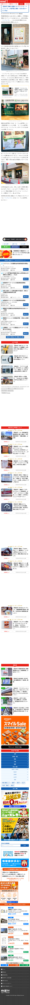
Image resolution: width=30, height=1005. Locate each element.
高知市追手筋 (10, 390)
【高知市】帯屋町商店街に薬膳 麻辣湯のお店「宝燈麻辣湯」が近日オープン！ (20, 670)
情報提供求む (5, 974)
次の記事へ (23, 244)
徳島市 (13, 782)
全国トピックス (4, 3)
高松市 (18, 782)
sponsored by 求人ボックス (20, 260)
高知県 (21, 13)
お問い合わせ (5, 980)
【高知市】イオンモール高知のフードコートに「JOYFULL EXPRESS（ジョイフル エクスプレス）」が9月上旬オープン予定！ (20, 450)
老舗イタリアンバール (18, 388)
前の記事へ (6, 244)
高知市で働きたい (9, 260)
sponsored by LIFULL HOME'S (19, 904)
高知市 (12, 785)
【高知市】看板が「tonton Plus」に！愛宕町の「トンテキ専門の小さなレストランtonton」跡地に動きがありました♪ (20, 552)
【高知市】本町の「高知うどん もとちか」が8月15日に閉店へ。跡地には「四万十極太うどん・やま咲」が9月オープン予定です (21, 478)
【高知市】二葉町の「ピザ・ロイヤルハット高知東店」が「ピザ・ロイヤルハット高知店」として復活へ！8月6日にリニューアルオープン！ (20, 493)
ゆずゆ (8, 392)
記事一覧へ (15, 244)
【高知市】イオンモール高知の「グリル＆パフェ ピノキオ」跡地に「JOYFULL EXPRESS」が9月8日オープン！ (20, 625)
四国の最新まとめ (6, 782)
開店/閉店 (21, 3)
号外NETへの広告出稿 (6, 977)
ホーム (3, 969)
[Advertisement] (15, 411)
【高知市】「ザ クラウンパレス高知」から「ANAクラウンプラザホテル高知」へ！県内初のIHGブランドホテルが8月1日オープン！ (21, 691)
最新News (11, 3)
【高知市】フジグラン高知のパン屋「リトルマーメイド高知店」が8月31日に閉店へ (20, 462)
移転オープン (10, 388)
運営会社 (4, 972)
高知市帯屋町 (4, 390)
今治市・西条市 (5, 785)
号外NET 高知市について (7, 986)
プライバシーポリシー (6, 983)
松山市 (23, 782)
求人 (16, 3)
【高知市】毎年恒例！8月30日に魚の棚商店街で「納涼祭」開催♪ (20, 680)
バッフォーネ (5, 20)
